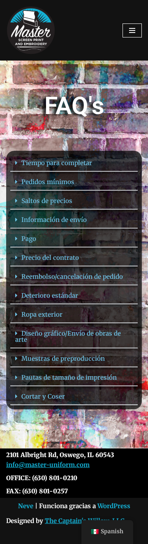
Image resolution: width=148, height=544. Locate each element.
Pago (28, 239)
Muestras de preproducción (63, 358)
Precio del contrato (50, 257)
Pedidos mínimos (47, 182)
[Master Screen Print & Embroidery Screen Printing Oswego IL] (31, 30)
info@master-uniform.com (48, 465)
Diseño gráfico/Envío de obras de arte (68, 336)
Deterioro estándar (49, 295)
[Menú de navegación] (132, 30)
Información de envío (54, 220)
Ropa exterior (41, 314)
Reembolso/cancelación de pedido (72, 276)
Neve (25, 506)
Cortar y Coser (43, 396)
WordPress (113, 506)
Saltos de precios (46, 201)
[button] (74, 163)
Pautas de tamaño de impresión (69, 377)
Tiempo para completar (56, 163)
